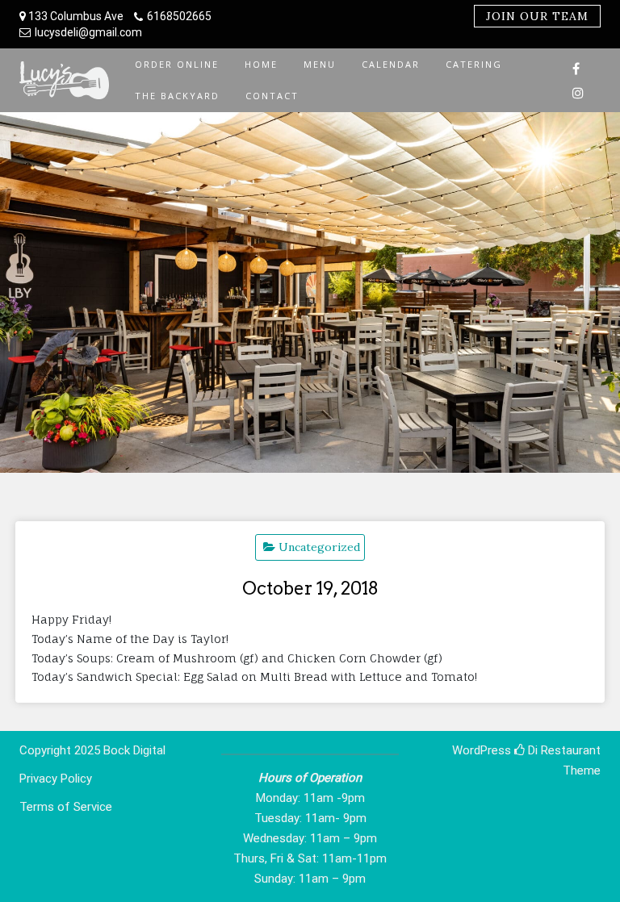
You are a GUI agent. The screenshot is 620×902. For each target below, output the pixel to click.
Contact (272, 96)
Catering (474, 64)
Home (261, 64)
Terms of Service (65, 807)
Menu (320, 64)
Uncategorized (319, 547)
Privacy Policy (55, 778)
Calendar (391, 64)
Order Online (177, 64)
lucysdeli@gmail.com (88, 32)
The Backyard (177, 96)
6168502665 (179, 16)
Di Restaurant (563, 750)
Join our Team (537, 16)
